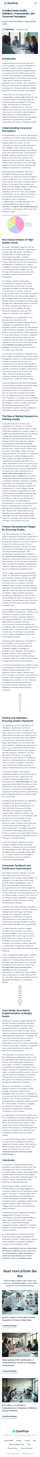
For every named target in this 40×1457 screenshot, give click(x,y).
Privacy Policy (12, 1448)
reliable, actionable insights (12, 473)
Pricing (19, 1440)
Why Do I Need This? (17, 1444)
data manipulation (23, 782)
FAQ (34, 1440)
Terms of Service (26, 1448)
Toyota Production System (15, 556)
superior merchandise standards (25, 207)
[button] (35, 3)
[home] (10, 3)
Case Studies (8, 1440)
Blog (28, 1444)
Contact (27, 1440)
